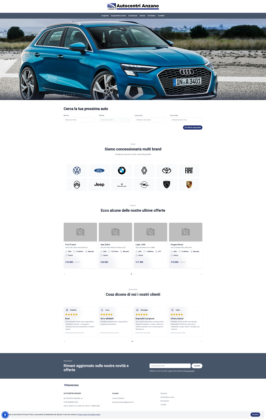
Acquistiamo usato (167, 397)
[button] (5, 415)
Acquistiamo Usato (118, 16)
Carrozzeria (138, 115)
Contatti (161, 16)
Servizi (142, 16)
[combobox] (80, 120)
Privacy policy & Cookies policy (89, 415)
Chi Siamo (151, 16)
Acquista (105, 16)
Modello (101, 115)
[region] (133, 249)
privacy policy (190, 371)
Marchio (66, 115)
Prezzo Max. (174, 115)
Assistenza (132, 16)
